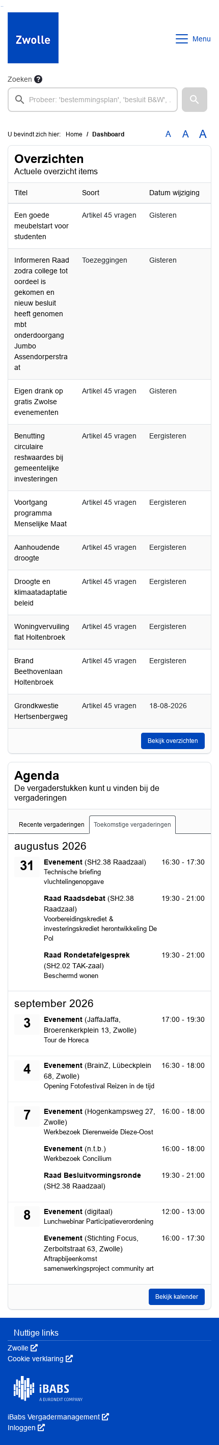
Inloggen (26, 1428)
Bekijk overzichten (173, 740)
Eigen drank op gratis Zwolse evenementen (38, 401)
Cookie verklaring (40, 1359)
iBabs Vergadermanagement (58, 1417)
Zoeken (20, 79)
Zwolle (23, 1348)
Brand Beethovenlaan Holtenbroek (38, 671)
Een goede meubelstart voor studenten (41, 226)
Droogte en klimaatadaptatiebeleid (40, 592)
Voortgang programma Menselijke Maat (40, 513)
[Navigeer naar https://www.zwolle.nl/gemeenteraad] (33, 38)
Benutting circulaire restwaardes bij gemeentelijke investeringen (38, 457)
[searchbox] (93, 99)
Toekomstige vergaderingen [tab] (132, 824)
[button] (194, 99)
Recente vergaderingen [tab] (52, 824)
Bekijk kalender (176, 1296)
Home (74, 134)
